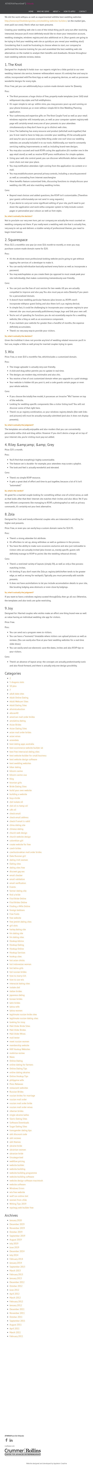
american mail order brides (22, 717)
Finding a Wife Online (20, 906)
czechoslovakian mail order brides (26, 852)
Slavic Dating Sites (18, 1118)
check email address (19, 817)
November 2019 (17, 1228)
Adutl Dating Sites (18, 705)
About (56, 11)
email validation (17, 879)
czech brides (15, 848)
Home (31, 11)
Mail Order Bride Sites (20, 1026)
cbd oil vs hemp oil (19, 805)
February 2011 (16, 1336)
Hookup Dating (17, 945)
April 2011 (14, 1328)
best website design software (23, 759)
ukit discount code (18, 1134)
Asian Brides (15, 724)
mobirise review (17, 1053)
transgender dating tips (21, 1130)
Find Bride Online (18, 898)
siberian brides (16, 1111)
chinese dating (16, 829)
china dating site (17, 825)
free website (15, 917)
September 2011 (17, 1320)
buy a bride (15, 798)
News (12, 1057)
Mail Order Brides (18, 1030)
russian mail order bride (21, 1103)
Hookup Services (17, 952)
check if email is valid (20, 821)
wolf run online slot (19, 1196)
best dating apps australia (22, 744)
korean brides (16, 999)
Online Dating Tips (18, 1068)
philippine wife (17, 1080)
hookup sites (16, 956)
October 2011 (16, 1317)
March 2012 (15, 1297)
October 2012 (16, 1286)
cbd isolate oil (16, 802)
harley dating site (18, 929)
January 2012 (16, 1305)
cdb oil (13, 809)
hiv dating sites (17, 937)
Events (13, 887)
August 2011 (16, 1324)
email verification (18, 883)
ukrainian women (18, 1149)
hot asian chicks (17, 960)
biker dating (15, 767)
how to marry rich (18, 975)
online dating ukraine (20, 1072)
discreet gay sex (17, 871)
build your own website (21, 790)
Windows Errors (17, 1188)
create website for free (20, 844)
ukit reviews (15, 1138)
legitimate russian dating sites (24, 1018)
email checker (16, 875)
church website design (20, 836)
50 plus (13, 686)
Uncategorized (16, 1157)
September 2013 (17, 1266)
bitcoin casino (16, 771)
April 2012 (14, 1293)
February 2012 (16, 1301)
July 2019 (14, 1243)
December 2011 (17, 1309)
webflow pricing (17, 1161)
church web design (18, 832)
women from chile (18, 1200)
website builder (17, 1165)
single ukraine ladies (19, 1115)
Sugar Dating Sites (18, 1126)
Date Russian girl (18, 856)
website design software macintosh (26, 1180)
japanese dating (17, 995)
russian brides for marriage (22, 1095)
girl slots (14, 925)
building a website (18, 794)
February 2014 (16, 1259)
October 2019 (16, 1232)
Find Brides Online (18, 902)
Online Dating (16, 1060)
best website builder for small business (28, 755)
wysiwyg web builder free (21, 1207)
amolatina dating (18, 720)
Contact (82, 11)
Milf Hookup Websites (20, 1049)
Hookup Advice (17, 941)
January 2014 (16, 1262)
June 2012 (14, 1289)
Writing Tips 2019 (18, 1203)
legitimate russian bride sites (23, 1014)
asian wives (15, 736)
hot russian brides (18, 972)
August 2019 (16, 1239)
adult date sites (17, 693)
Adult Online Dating (19, 697)
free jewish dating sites (20, 921)
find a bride (15, 894)
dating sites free (17, 867)
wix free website (17, 1192)
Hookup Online (17, 948)
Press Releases (16, 1084)
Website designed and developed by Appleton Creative (46, 1463)
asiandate (14, 740)
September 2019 (17, 1235)
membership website (19, 1045)
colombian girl (16, 840)
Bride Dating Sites (18, 786)
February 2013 (16, 1274)
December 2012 (17, 1282)
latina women (16, 1010)
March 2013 (15, 1270)
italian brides (16, 991)
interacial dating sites (20, 983)
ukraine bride (16, 1145)
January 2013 (16, 1278)
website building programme (23, 1172)
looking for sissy (17, 1022)
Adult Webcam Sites (19, 701)
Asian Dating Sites (18, 728)
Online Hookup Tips (19, 1076)
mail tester (15, 1037)
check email (15, 813)
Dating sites (15, 863)
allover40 (14, 713)
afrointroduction (17, 709)
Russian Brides (16, 1091)
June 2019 (14, 1247)
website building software (22, 1176)
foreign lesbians (17, 910)
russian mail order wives (21, 1107)
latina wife (14, 1006)
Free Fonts (14, 914)
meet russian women (19, 1041)
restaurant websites (19, 1087)
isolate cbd (15, 987)
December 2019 (17, 1224)
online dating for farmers (21, 1064)
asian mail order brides (20, 732)
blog (12, 778)
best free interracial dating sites (24, 751)
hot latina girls (16, 968)
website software (18, 1184)
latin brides (15, 1002)
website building (17, 1169)
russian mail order (18, 1099)
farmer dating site (18, 890)
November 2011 (17, 1313)
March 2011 (15, 1332)
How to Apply (69, 11)
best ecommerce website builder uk (26, 747)
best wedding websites (20, 763)
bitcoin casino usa (18, 775)
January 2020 (16, 1220)
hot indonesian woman (20, 964)
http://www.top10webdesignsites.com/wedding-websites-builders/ (36, 20)
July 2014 (14, 1255)
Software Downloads (19, 1122)
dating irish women (19, 860)
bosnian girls (16, 782)
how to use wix (17, 979)
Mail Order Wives (18, 1033)
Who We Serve (43, 11)
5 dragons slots (17, 682)
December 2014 (17, 1251)
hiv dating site (16, 933)
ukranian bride (16, 1153)
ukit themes (15, 1142)
